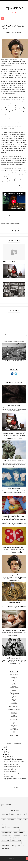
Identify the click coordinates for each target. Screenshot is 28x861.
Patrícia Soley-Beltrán (6, 69)
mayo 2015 (8, 756)
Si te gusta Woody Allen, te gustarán (13, 773)
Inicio (15, 335)
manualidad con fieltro (14, 708)
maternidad (14, 713)
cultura (14, 690)
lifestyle (14, 702)
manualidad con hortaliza (14, 709)
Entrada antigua (24, 335)
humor (14, 697)
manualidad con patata (14, 710)
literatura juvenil (14, 705)
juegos (14, 699)
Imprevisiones (14, 8)
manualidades (14, 712)
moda (14, 715)
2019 (5, 747)
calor (14, 680)
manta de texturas (14, 706)
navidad (14, 721)
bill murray (14, 677)
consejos (14, 684)
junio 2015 (7, 754)
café (14, 679)
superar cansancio (14, 729)
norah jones (14, 724)
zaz (14, 734)
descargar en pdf (5, 89)
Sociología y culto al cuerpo (14, 575)
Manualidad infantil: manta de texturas (14, 547)
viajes (14, 732)
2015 (5, 753)
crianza (14, 686)
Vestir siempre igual (15, 223)
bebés (14, 676)
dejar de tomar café (14, 692)
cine (14, 683)
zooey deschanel (14, 735)
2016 (5, 751)
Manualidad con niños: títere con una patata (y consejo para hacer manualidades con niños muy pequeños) (14, 517)
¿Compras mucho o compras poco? (14, 433)
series (14, 728)
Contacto (3, 805)
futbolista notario (11, 63)
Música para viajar (8, 776)
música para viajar (14, 719)
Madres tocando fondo (14, 602)
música (14, 718)
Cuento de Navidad (14, 405)
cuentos (14, 689)
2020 (5, 746)
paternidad (14, 725)
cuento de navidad (14, 687)
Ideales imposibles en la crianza (14, 461)
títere (14, 731)
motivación (14, 716)
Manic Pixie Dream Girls (14, 658)
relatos (14, 726)
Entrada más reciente (5, 335)
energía (14, 696)
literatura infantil (14, 703)
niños (14, 722)
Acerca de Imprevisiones (6, 804)
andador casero (14, 674)
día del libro (14, 695)
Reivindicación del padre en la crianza (14, 630)
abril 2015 (7, 758)
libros (14, 700)
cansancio (14, 681)
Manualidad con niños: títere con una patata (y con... (15, 778)
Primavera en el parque (10, 771)
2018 (5, 749)
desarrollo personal (14, 693)
